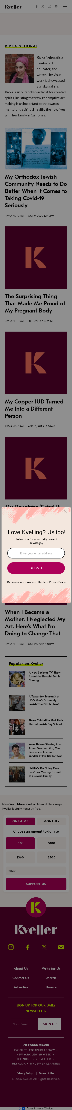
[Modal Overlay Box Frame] (36, 555)
